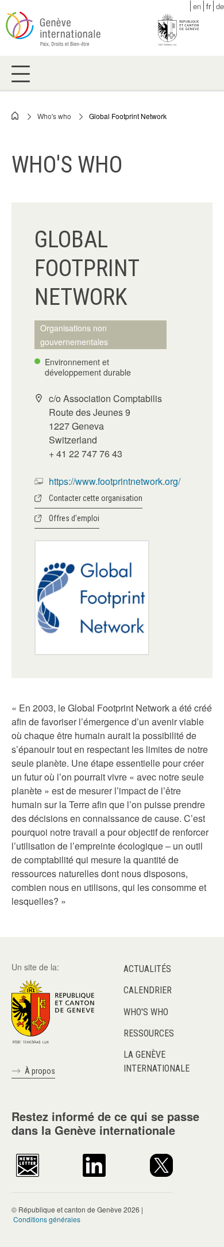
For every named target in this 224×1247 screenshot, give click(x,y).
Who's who (54, 116)
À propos (40, 1071)
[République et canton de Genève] (52, 1010)
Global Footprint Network (128, 116)
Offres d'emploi (74, 518)
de (220, 6)
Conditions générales (46, 1219)
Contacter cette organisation (95, 498)
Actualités (147, 968)
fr (208, 6)
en (197, 6)
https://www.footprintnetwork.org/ (114, 481)
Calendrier (147, 990)
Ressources (148, 1033)
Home (15, 116)
